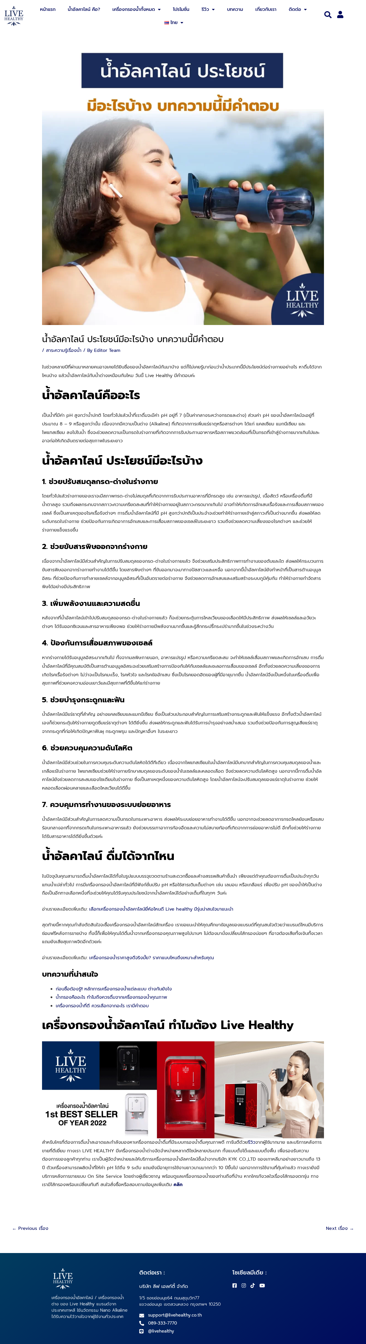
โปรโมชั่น (181, 9)
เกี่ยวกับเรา (266, 9)
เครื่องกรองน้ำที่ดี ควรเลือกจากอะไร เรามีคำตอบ (102, 1005)
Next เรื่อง (340, 1228)
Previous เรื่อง (30, 1228)
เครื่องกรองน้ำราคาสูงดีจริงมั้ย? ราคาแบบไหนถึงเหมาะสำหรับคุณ (151, 957)
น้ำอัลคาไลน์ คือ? (84, 9)
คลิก (178, 1184)
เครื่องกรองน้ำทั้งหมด (133, 9)
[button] (328, 14)
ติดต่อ (295, 9)
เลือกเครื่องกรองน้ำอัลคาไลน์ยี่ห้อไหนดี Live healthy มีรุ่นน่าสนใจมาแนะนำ (161, 909)
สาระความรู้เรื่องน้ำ (63, 350)
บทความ (235, 9)
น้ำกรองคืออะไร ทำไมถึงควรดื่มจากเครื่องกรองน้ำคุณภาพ (111, 997)
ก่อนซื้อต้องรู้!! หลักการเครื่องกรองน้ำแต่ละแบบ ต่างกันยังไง (114, 989)
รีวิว (205, 9)
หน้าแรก (47, 9)
